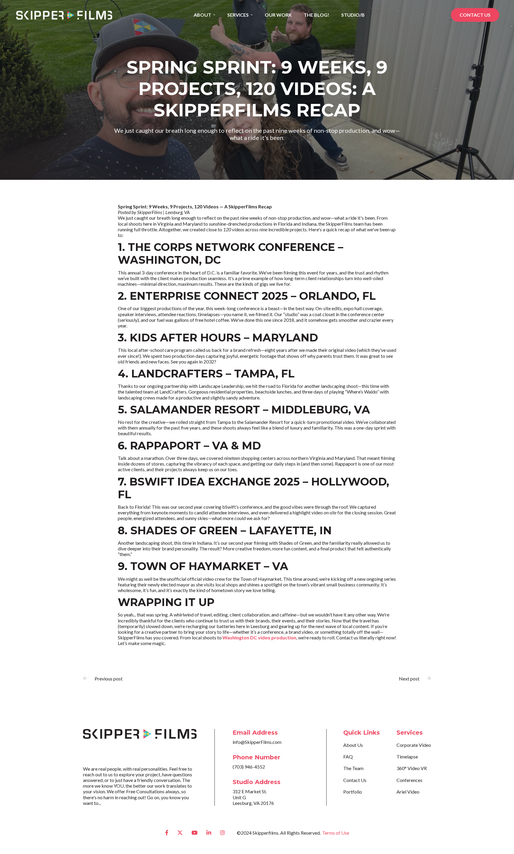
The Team (353, 768)
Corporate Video (414, 745)
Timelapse (407, 756)
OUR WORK (278, 15)
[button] (204, 15)
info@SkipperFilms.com (257, 742)
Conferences (409, 780)
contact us (475, 15)
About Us (353, 745)
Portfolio (352, 791)
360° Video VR (412, 768)
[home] (64, 15)
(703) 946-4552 (249, 766)
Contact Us (354, 780)
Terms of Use (335, 833)
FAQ (348, 756)
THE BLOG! (316, 15)
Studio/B (353, 15)
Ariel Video (408, 791)
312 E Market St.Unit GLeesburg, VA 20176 (253, 797)
